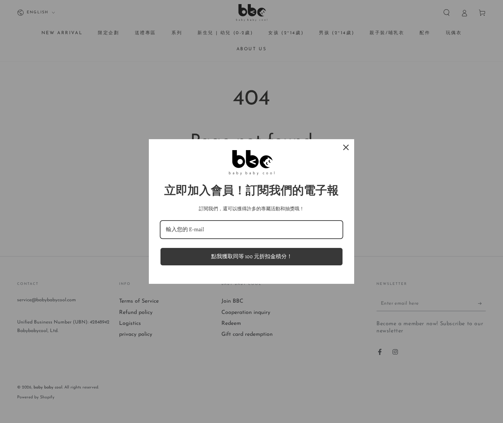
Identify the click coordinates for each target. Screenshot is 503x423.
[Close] (346, 147)
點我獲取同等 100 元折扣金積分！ (251, 256)
